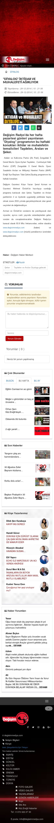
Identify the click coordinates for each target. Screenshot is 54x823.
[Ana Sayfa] (15, 718)
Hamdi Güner (13, 532)
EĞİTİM (9, 758)
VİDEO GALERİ (26, 790)
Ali (7, 674)
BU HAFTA (24, 380)
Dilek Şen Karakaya (16, 520)
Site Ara (22, 804)
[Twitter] (20, 127)
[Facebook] (14, 127)
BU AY (37, 380)
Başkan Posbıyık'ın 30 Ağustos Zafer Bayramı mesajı (15, 497)
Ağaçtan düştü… (23, 65)
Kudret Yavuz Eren (15, 584)
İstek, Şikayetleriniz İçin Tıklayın (15, 747)
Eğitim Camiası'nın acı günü (19, 389)
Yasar (8, 618)
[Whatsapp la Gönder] (33, 127)
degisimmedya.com (13, 272)
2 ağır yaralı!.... (13, 429)
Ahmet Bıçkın (12, 633)
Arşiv (21, 801)
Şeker (7, 267)
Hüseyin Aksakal (14, 547)
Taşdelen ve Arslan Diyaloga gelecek (30, 267)
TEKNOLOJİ (12, 776)
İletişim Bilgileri (12, 740)
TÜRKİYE (10, 779)
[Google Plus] (49, 728)
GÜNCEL (10, 761)
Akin (8, 666)
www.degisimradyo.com (13, 232)
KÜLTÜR (10, 765)
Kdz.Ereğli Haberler (28, 808)
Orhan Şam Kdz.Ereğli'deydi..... (15, 410)
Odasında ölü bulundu (16, 418)
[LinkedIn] (26, 127)
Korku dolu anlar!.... (13, 480)
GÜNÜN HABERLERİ (29, 797)
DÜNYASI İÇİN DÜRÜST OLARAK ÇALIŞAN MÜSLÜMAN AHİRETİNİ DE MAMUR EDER (22, 539)
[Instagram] (38, 728)
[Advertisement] (27, 28)
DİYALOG (14, 71)
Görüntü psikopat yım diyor (18, 669)
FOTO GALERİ (26, 786)
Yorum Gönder (14, 338)
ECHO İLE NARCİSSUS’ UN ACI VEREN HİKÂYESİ (21, 562)
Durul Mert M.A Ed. (15, 569)
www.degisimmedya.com (13, 228)
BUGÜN (10, 380)
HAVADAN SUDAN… (16, 551)
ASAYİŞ (9, 754)
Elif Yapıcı (11, 557)
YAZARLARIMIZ (26, 793)
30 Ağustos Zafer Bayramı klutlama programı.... (12, 470)
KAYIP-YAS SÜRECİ (15, 524)
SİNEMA (10, 772)
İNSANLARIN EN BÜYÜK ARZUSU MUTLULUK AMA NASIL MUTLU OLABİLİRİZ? (22, 575)
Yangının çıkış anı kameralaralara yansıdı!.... (12, 456)
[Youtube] (43, 728)
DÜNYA (9, 783)
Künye (8, 743)
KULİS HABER (13, 768)
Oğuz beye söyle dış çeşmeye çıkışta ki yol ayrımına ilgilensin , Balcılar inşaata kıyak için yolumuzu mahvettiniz (27, 624)
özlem (9, 651)
